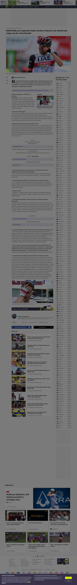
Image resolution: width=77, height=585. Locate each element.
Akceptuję (68, 577)
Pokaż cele (68, 580)
